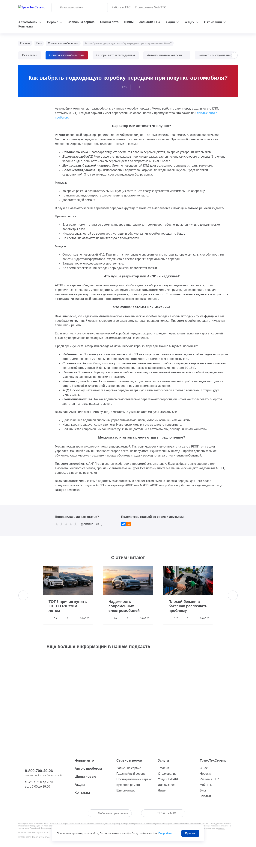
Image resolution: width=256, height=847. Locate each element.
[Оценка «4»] (71, 524)
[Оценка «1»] (57, 524)
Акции (80, 784)
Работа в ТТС (121, 7)
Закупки (205, 796)
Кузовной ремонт (128, 784)
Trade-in (163, 768)
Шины (129, 22)
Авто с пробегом (88, 768)
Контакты (25, 26)
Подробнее (165, 833)
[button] (234, 55)
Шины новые (85, 776)
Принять (190, 833)
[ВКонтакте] (123, 524)
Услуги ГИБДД (168, 779)
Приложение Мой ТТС (150, 7)
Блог (203, 790)
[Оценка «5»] (75, 524)
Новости (206, 773)
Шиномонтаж (125, 790)
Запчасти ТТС (149, 22)
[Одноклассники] (128, 524)
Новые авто (84, 760)
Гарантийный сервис (130, 773)
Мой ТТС (206, 784)
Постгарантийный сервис (134, 779)
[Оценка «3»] (66, 524)
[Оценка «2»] (61, 524)
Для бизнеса (166, 784)
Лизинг (163, 790)
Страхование (167, 773)
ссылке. (221, 828)
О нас (204, 768)
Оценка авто (109, 22)
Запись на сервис (81, 22)
